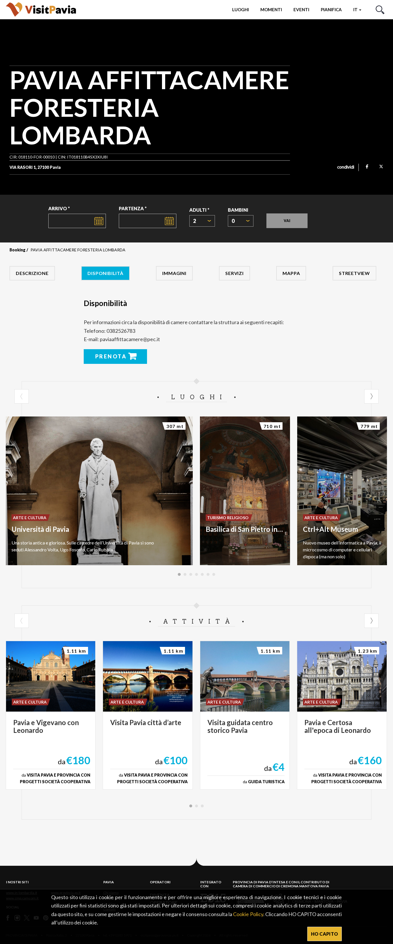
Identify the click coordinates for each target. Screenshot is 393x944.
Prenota (111, 356)
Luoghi (240, 9)
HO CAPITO (324, 934)
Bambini (238, 210)
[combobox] (202, 221)
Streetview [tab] (354, 273)
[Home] (41, 9)
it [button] (355, 9)
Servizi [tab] (234, 273)
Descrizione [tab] (32, 273)
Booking (17, 249)
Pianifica (331, 9)
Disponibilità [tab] (105, 273)
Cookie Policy (248, 914)
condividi (345, 167)
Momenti (271, 9)
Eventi (301, 9)
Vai (287, 220)
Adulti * (199, 210)
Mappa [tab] (291, 273)
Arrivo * (59, 208)
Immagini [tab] (174, 273)
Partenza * (133, 208)
